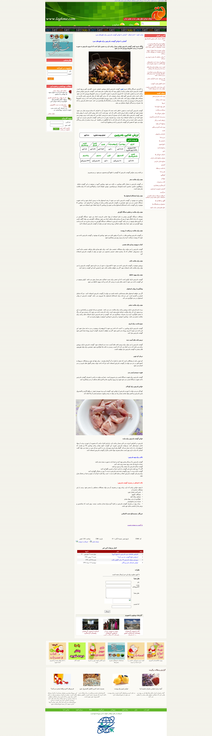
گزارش (163, 165)
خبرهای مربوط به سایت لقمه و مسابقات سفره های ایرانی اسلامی (155, 196)
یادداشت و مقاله (160, 168)
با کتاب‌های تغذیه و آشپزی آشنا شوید (57, 661)
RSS (90, 710)
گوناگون (163, 175)
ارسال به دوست (83, 542)
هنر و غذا (162, 171)
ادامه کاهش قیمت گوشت (158, 83)
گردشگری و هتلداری (159, 185)
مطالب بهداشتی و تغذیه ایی (60, 86)
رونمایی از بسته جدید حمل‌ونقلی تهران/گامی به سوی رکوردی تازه (156, 62)
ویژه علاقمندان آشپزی (155, 660)
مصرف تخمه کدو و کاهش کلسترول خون (92, 689)
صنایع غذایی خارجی (159, 161)
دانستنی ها (162, 141)
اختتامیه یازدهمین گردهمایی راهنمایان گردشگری (90, 631)
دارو (164, 151)
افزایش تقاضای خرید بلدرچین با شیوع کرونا (125, 554)
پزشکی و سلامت (160, 110)
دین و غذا (162, 137)
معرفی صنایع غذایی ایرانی (158, 158)
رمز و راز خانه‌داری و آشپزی (157, 117)
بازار (136, 710)
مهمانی (163, 178)
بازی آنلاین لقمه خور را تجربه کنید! (96, 661)
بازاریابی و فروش (160, 134)
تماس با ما (147, 0)
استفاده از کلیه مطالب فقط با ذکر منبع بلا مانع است (106, 713)
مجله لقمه (131, 25)
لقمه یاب (146, 710)
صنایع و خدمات (116, 25)
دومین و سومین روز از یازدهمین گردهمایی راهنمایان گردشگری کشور (111, 631)
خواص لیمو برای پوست (121, 689)
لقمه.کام (77, 660)
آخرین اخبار (160, 36)
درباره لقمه (154, 0)
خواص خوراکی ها (160, 113)
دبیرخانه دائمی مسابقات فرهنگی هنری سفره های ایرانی (128, 0)
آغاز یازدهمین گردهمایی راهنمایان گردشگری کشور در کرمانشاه (132, 631)
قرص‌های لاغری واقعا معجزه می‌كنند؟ (62, 689)
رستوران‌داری (161, 147)
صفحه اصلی (161, 0)
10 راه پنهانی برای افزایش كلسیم (57, 97)
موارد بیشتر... (51, 113)
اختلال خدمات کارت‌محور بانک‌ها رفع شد (155, 39)
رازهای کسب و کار (160, 120)
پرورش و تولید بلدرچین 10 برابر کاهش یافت (125, 560)
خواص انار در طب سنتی (60, 90)
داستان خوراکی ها (160, 154)
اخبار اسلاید (131, 35)
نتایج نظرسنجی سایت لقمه (157, 207)
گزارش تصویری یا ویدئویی (157, 189)
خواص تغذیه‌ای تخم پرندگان (130, 563)
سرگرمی (162, 192)
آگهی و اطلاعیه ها (160, 200)
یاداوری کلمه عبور (65, 128)
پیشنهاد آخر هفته (160, 123)
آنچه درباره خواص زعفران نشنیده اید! (150, 689)
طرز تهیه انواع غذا (160, 106)
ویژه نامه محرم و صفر (158, 96)
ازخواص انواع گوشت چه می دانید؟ (128, 557)
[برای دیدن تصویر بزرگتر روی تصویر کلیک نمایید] (109, 84)
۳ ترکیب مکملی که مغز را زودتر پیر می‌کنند (155, 57)
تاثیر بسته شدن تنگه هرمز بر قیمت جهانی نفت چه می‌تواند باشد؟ (155, 87)
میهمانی (113, 710)
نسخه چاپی (95, 542)
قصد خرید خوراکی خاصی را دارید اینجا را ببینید (136, 661)
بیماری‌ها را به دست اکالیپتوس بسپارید (58, 105)
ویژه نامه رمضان (160, 99)
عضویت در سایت (65, 129)
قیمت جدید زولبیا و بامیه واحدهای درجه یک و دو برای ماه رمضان (156, 67)
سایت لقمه (140, 35)
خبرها (163, 103)
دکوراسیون (162, 144)
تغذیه (163, 130)
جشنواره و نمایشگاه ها (158, 204)
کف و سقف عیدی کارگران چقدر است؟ (156, 79)
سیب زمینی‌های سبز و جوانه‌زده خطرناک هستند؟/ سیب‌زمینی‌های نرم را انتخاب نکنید (156, 73)
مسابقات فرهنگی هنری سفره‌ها (116, 661)
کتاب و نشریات (161, 182)
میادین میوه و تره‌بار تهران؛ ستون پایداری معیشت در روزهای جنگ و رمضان (156, 52)
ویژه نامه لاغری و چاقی (158, 127)
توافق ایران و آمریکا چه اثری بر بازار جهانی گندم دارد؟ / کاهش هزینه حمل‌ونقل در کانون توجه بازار (155, 45)
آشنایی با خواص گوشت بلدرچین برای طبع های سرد (109, 41)
